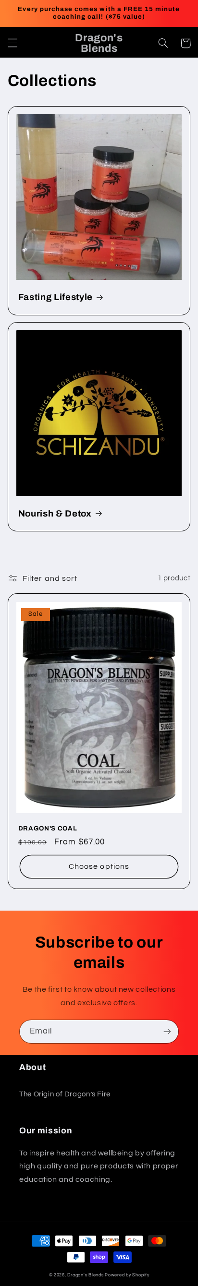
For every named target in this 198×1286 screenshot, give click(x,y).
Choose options (99, 866)
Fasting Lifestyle (55, 297)
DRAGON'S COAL (47, 828)
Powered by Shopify (127, 1275)
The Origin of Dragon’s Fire (65, 1094)
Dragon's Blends (85, 1275)
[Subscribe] (167, 1031)
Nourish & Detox (55, 513)
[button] (12, 43)
